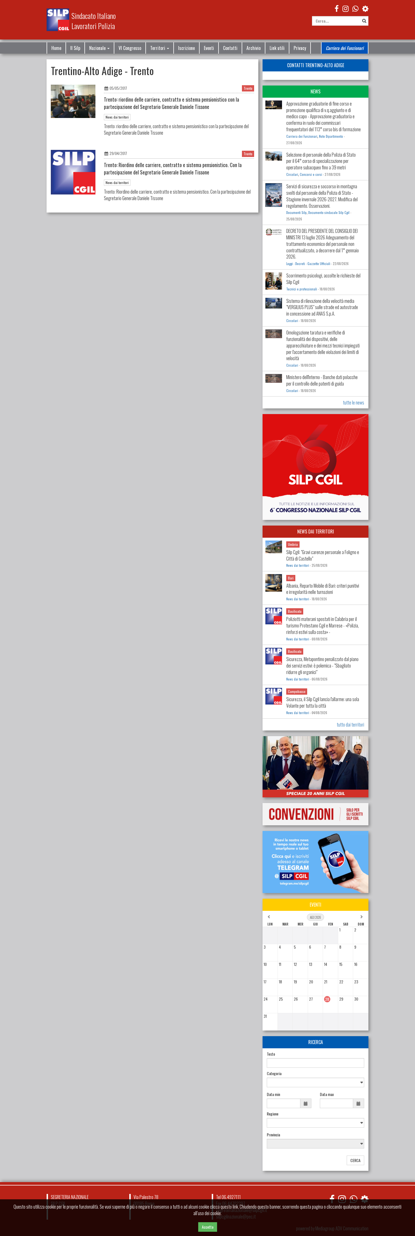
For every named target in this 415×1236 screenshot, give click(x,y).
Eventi (209, 48)
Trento (248, 88)
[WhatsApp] (355, 8)
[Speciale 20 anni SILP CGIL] (315, 766)
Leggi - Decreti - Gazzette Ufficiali (308, 263)
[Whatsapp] (353, 1199)
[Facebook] (337, 8)
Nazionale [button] (98, 48)
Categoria (274, 1073)
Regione (272, 1114)
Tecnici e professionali (301, 289)
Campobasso (296, 691)
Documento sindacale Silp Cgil (329, 212)
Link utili (277, 48)
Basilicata (295, 611)
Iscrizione (186, 48)
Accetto (207, 1227)
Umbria (293, 544)
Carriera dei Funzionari (345, 48)
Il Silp (75, 48)
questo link (229, 1206)
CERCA (355, 1160)
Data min (273, 1094)
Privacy (300, 48)
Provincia (273, 1134)
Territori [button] (158, 48)
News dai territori (117, 117)
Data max (327, 1094)
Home (56, 48)
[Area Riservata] (365, 8)
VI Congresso (130, 48)
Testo (271, 1054)
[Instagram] (345, 8)
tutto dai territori (350, 724)
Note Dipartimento (331, 136)
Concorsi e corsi (311, 174)
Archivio (253, 48)
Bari (291, 578)
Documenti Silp (296, 212)
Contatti (230, 48)
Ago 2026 (315, 917)
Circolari (292, 174)
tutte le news (353, 402)
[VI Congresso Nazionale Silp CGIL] (315, 467)
